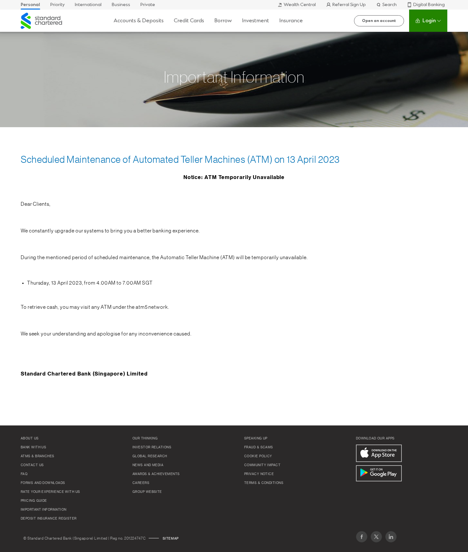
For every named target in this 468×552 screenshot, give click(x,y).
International (88, 5)
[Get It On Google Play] (379, 473)
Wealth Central (300, 5)
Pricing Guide (34, 500)
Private (147, 5)
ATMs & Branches (37, 456)
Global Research (149, 456)
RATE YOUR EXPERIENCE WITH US (50, 491)
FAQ (24, 474)
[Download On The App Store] (379, 453)
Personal (30, 5)
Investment (255, 20)
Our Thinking (145, 438)
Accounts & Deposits (139, 20)
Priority (57, 5)
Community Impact (262, 465)
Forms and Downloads (43, 483)
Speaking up (255, 438)
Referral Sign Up (349, 5)
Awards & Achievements (156, 474)
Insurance (291, 20)
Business (121, 5)
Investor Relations (151, 447)
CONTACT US (32, 465)
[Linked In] (391, 536)
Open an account (379, 20)
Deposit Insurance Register (49, 518)
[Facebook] (361, 536)
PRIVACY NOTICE (259, 474)
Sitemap (171, 538)
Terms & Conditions (263, 483)
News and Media (147, 465)
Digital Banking (429, 5)
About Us (30, 438)
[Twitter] (376, 536)
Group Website (147, 491)
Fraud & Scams (258, 447)
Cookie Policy (258, 456)
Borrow (223, 20)
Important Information (43, 509)
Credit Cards (189, 20)
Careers (140, 483)
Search (389, 5)
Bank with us (33, 447)
